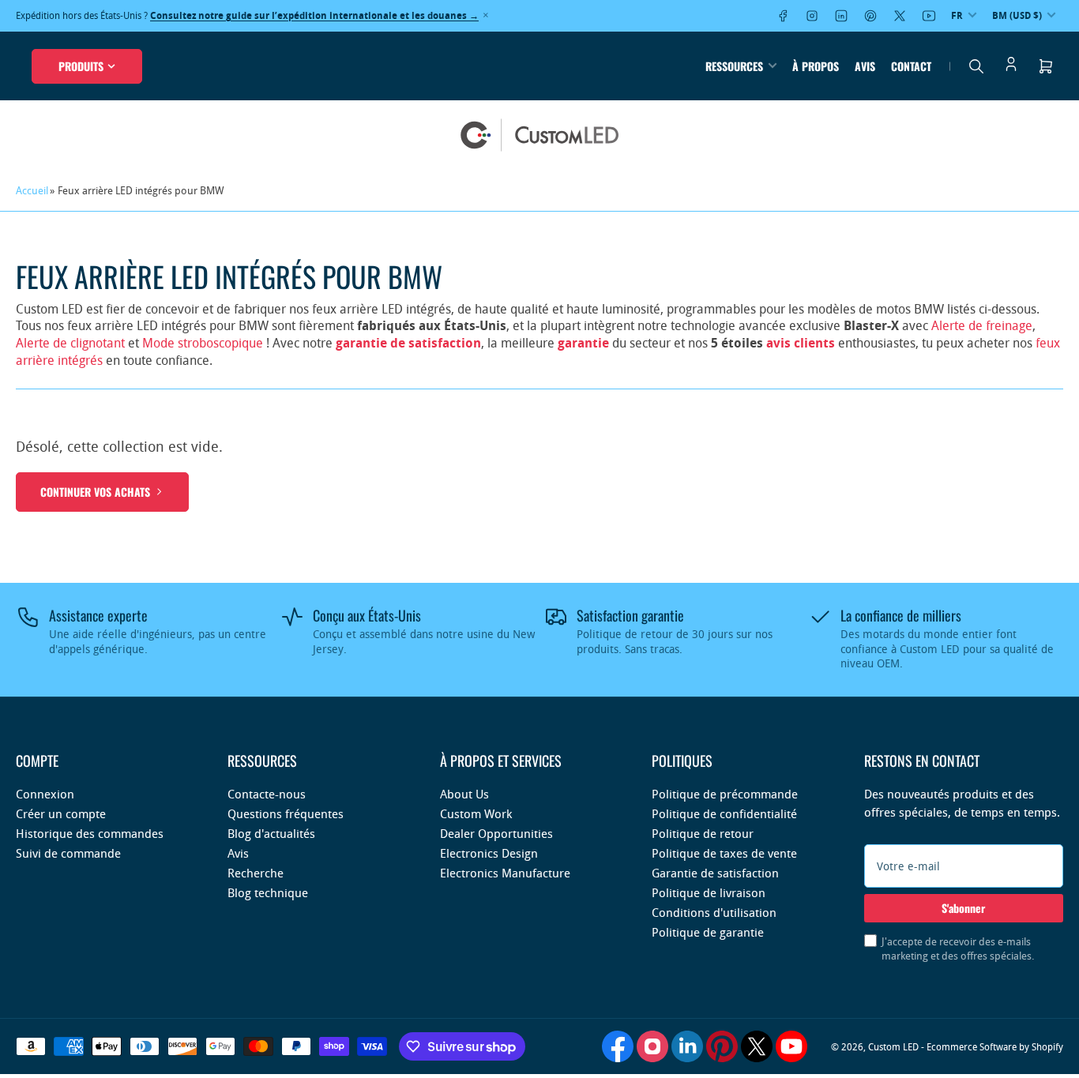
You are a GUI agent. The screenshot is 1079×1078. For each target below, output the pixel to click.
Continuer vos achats (95, 491)
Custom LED (893, 1046)
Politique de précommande (725, 794)
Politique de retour (703, 833)
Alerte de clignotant (70, 342)
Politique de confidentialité (724, 813)
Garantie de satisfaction (715, 873)
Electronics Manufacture (505, 873)
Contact (911, 66)
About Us (464, 794)
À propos (815, 66)
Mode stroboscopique (202, 342)
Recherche (255, 873)
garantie (583, 342)
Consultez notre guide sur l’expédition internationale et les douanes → (314, 15)
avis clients (800, 342)
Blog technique (267, 892)
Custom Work (476, 813)
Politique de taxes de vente (724, 853)
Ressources (734, 66)
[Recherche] (976, 66)
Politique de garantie (708, 932)
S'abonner (963, 908)
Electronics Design (489, 853)
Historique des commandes (90, 833)
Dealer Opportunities (496, 833)
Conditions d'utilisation (714, 912)
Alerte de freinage (981, 325)
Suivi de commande (68, 853)
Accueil (32, 190)
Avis (865, 66)
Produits (80, 66)
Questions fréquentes (285, 813)
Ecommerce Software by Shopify (995, 1046)
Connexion (45, 794)
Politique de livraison (708, 892)
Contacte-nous (266, 794)
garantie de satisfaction (408, 342)
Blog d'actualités (271, 833)
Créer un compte (61, 813)
